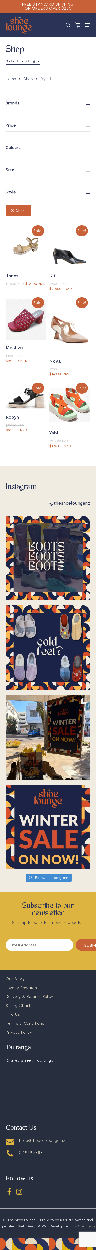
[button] (87, 24)
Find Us (13, 1014)
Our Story (15, 978)
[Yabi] (69, 405)
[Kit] (69, 247)
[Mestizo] (26, 319)
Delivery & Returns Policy (29, 996)
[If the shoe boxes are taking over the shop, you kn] (48, 737)
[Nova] (69, 326)
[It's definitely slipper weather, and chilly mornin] (48, 647)
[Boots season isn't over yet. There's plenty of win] (48, 558)
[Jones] (26, 247)
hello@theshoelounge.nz (42, 1140)
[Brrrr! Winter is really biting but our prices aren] (48, 827)
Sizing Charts (19, 1005)
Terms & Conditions (25, 1023)
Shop (28, 79)
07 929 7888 (31, 1152)
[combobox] (23, 61)
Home (11, 79)
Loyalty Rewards (21, 987)
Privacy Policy (19, 1032)
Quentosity (87, 1226)
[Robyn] (26, 397)
